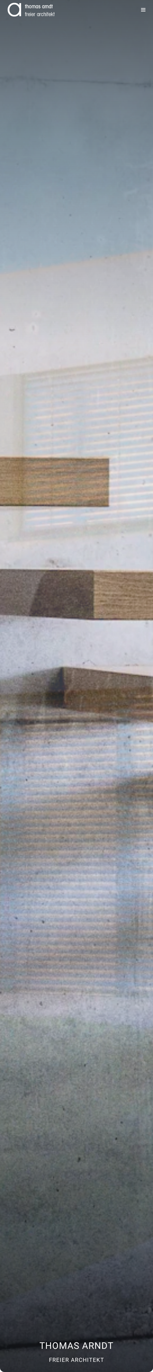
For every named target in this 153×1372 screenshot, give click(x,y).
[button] (143, 9)
